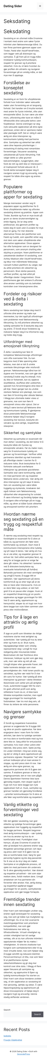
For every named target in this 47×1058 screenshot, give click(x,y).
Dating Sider (13, 6)
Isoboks (7, 1036)
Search (7, 1010)
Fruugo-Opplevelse (13, 1040)
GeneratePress (23, 1054)
